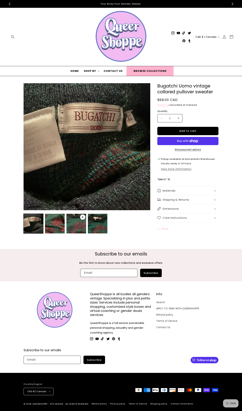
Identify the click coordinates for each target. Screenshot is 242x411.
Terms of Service (166, 321)
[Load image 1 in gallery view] (33, 223)
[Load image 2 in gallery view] (55, 223)
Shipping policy (158, 403)
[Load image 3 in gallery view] (98, 223)
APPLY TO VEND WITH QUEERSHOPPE (177, 308)
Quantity (162, 111)
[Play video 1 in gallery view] (76, 223)
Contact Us (163, 327)
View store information (176, 169)
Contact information (182, 403)
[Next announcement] (232, 4)
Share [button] (164, 229)
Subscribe (151, 273)
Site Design (56, 403)
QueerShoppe (40, 403)
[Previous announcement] (9, 4)
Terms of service (138, 403)
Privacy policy (117, 403)
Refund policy (164, 314)
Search (160, 302)
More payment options (188, 149)
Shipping (162, 104)
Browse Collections (150, 71)
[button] (13, 37)
